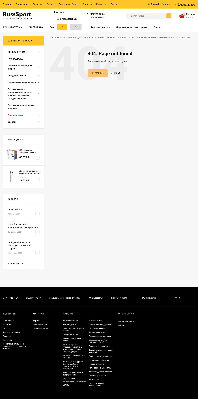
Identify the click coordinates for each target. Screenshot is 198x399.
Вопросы (87, 4)
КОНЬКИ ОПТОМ (70, 321)
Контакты (101, 4)
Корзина (37, 321)
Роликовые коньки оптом (100, 368)
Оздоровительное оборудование (96, 384)
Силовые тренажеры (98, 328)
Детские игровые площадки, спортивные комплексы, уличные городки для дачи (73, 348)
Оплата (50, 4)
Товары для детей (96, 364)
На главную (97, 73)
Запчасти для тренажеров (100, 372)
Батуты (66, 385)
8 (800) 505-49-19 (96, 17)
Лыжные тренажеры (97, 376)
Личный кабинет (40, 324)
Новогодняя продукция (99, 360)
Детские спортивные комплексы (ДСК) (98, 341)
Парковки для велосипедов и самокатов (74, 380)
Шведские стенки (70, 335)
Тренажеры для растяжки (100, 336)
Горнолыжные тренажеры (100, 356)
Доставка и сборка (68, 4)
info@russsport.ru (95, 298)
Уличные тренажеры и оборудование (73, 373)
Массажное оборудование (100, 324)
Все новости (14, 263)
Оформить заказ (40, 328)
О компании (22, 4)
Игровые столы (95, 321)
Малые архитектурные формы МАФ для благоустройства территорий (73, 365)
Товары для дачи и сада (99, 346)
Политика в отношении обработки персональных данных (14, 346)
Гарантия (37, 4)
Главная (7, 4)
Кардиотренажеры (97, 332)
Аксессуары (94, 379)
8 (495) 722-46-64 (96, 14)
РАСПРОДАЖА (69, 324)
